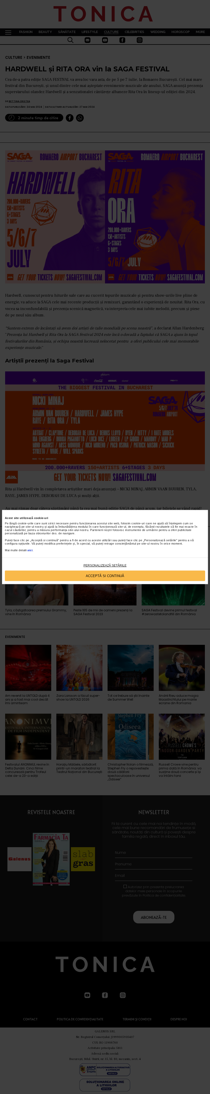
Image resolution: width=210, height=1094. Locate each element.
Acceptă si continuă (105, 576)
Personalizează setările (105, 565)
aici (30, 550)
